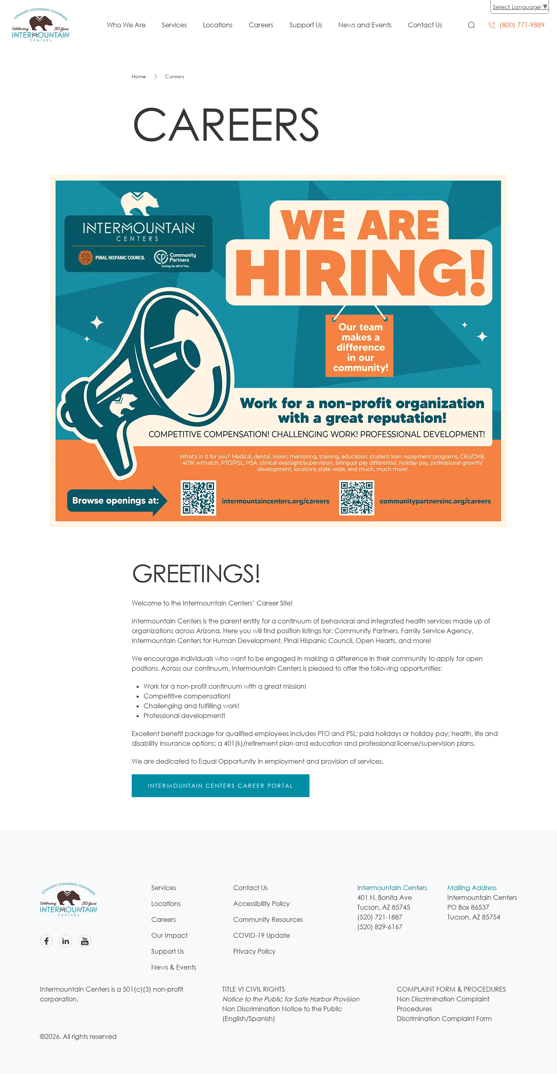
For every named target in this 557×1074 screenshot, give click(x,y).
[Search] (471, 25)
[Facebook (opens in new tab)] (46, 941)
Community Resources (268, 919)
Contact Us (425, 25)
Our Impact (169, 935)
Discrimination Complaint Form (444, 1018)
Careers (261, 25)
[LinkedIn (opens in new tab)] (65, 941)
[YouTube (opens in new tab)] (84, 941)
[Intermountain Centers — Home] (40, 13)
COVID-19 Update (261, 935)
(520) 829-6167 (379, 927)
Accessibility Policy (261, 903)
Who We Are (126, 25)
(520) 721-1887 (379, 917)
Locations (217, 25)
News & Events (173, 967)
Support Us (306, 25)
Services (174, 25)
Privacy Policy (254, 951)
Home (139, 76)
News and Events (364, 25)
